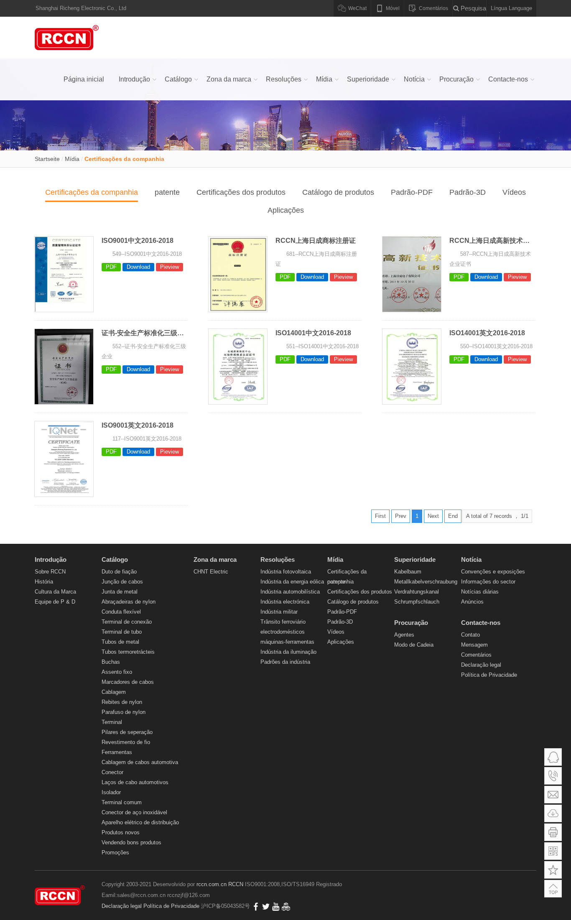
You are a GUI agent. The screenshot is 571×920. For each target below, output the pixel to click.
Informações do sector (488, 582)
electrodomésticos (282, 632)
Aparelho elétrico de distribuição (140, 822)
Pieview (169, 267)
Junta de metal (120, 592)
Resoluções (283, 79)
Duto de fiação (119, 571)
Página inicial (84, 79)
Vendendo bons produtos (131, 842)
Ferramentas (117, 752)
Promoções (115, 852)
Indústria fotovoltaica (285, 571)
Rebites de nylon (122, 702)
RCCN (235, 884)
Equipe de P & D (55, 602)
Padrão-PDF (412, 192)
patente (167, 192)
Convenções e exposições (493, 571)
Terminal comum (122, 802)
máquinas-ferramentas (287, 642)
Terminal (112, 722)
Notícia (414, 79)
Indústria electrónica (284, 602)
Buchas (111, 662)
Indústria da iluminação (288, 652)
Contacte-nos (508, 79)
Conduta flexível (121, 612)
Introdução (134, 79)
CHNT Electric (211, 571)
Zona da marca (228, 79)
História (44, 582)
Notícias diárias (480, 592)
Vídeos (514, 192)
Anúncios (472, 602)
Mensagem (474, 645)
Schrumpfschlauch (416, 602)
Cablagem (114, 692)
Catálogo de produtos (338, 192)
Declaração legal (481, 665)
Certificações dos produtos (241, 192)
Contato (470, 635)
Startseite (47, 158)
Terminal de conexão (127, 622)
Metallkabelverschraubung (425, 582)
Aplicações (286, 210)
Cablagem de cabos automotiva (140, 762)
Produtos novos (121, 832)
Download (138, 267)
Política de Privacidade (489, 675)
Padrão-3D (467, 192)
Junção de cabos (122, 582)
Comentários (476, 655)
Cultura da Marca (55, 592)
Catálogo (178, 79)
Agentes (404, 635)
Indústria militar (279, 612)
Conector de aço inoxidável (134, 812)
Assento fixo (117, 672)
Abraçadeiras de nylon (128, 602)
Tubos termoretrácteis (128, 652)
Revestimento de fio (126, 742)
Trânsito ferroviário (283, 622)
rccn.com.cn (211, 884)
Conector (112, 772)
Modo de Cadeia (413, 645)
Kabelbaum (407, 571)
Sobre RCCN (50, 571)
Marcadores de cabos (128, 682)
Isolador (111, 792)
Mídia (324, 79)
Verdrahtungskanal (416, 592)
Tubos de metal (120, 642)
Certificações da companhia (124, 158)
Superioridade (368, 79)
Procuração (456, 79)
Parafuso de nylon (123, 712)
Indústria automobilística (290, 592)
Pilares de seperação (127, 732)
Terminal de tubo (122, 632)
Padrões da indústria (285, 662)
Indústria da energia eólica (292, 582)
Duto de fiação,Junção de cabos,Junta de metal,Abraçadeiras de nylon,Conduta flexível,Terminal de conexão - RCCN (68, 37)
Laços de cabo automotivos (135, 782)
